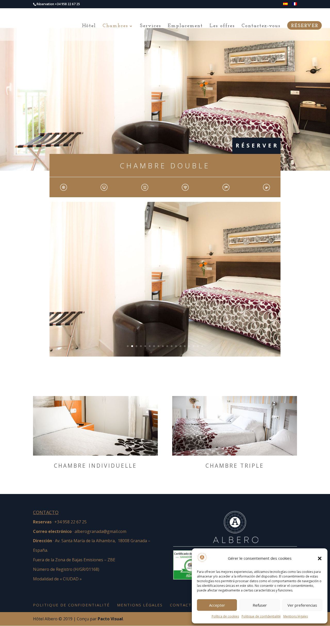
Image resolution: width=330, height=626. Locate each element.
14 (185, 346)
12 (176, 346)
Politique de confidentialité (261, 616)
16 (193, 346)
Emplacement (185, 26)
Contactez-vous (261, 26)
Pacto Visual (110, 619)
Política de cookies (225, 616)
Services (150, 26)
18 (202, 346)
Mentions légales (295, 616)
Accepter (217, 605)
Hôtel (89, 26)
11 (171, 346)
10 (167, 346)
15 (189, 346)
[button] (319, 558)
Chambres (115, 26)
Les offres (222, 26)
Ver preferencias (302, 605)
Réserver (304, 26)
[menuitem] (285, 5)
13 (180, 346)
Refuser (260, 605)
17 (198, 346)
